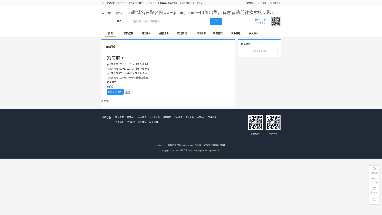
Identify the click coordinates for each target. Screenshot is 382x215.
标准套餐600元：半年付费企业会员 (128, 73)
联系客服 (236, 33)
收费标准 (218, 33)
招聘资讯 (167, 117)
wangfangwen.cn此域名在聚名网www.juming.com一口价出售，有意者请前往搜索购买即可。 (190, 12)
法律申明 (212, 117)
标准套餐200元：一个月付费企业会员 (129, 64)
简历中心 (146, 33)
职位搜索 (128, 33)
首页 (110, 33)
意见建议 (142, 122)
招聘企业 (164, 33)
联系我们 (153, 122)
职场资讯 (182, 33)
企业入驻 (189, 117)
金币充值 (131, 122)
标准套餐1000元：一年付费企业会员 (128, 77)
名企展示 (142, 117)
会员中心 (253, 33)
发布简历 (178, 117)
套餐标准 (119, 122)
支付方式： (113, 82)
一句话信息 (200, 33)
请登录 (199, 3)
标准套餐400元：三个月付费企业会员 (129, 68)
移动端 (263, 3)
